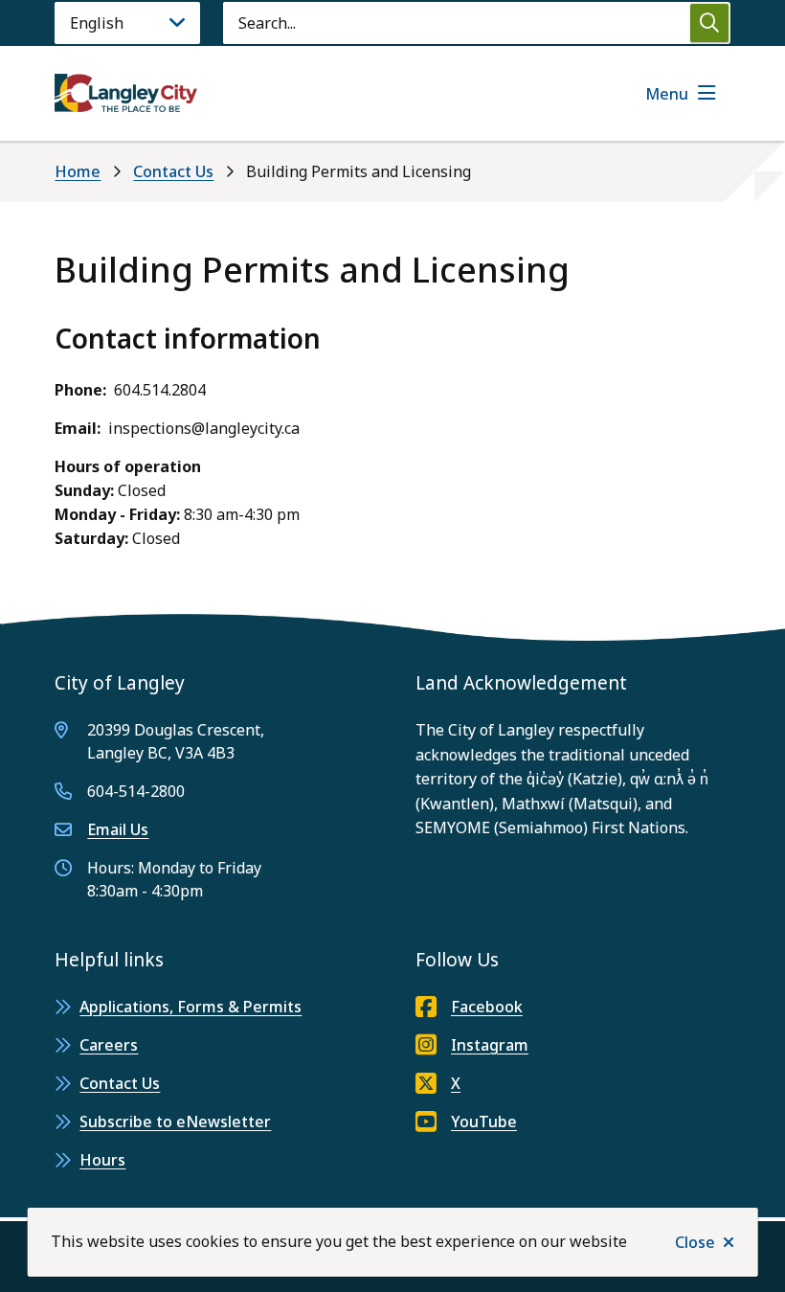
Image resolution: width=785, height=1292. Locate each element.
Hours (102, 1159)
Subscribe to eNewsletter (175, 1121)
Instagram (489, 1044)
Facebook (487, 1006)
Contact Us (173, 171)
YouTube (484, 1121)
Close (695, 1242)
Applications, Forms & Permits (190, 1006)
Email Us (117, 829)
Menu (666, 93)
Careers (108, 1044)
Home (78, 171)
